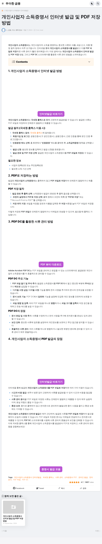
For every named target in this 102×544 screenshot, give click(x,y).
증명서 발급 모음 (51, 469)
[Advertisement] (51, 92)
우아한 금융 (13, 3)
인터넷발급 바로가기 (51, 113)
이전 (97, 531)
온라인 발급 (83, 477)
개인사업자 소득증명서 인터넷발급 (16, 10)
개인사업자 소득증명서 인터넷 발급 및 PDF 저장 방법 (13, 518)
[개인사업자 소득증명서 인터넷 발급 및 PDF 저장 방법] (13, 507)
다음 (5, 531)
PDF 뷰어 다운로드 (51, 264)
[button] (3, 3)
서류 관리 (59, 477)
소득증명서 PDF (70, 477)
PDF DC (25, 480)
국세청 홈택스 (48, 477)
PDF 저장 (17, 480)
